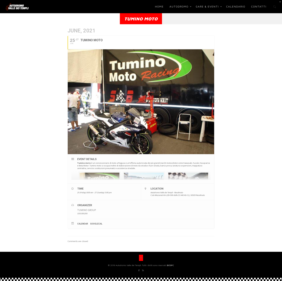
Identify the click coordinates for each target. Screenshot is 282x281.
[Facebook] (139, 270)
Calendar (82, 224)
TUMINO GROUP (86, 210)
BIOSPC (170, 265)
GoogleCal (96, 224)
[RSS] (143, 270)
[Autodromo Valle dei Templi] (17, 6)
